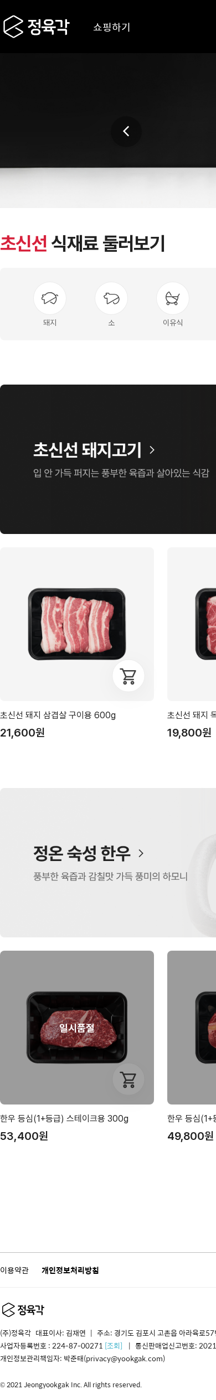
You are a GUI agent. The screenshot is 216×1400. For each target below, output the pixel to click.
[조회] (113, 1345)
